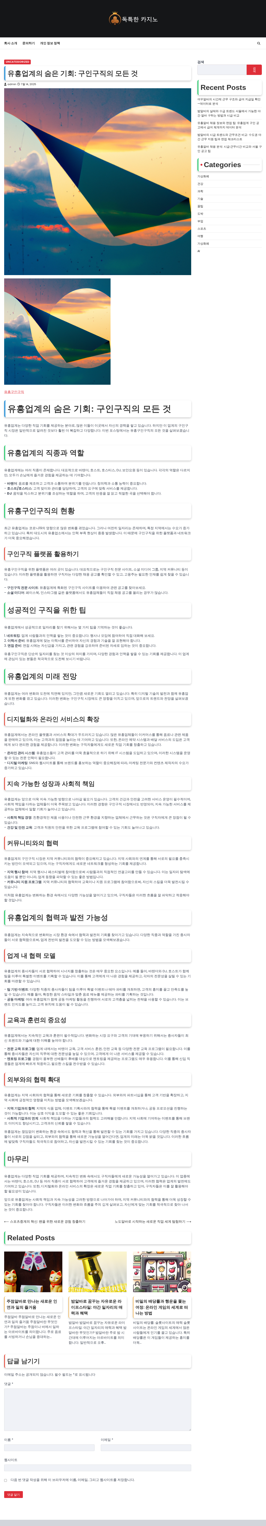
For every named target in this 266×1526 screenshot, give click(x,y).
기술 (200, 199)
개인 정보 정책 (50, 43)
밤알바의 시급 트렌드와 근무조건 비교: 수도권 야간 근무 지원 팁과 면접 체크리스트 (229, 137)
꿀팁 (200, 206)
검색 (200, 62)
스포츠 (201, 229)
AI (198, 251)
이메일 (107, 1439)
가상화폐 (203, 176)
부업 (200, 221)
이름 (8, 1439)
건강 (200, 184)
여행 (200, 236)
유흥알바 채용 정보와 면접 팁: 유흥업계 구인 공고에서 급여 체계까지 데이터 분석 (228, 125)
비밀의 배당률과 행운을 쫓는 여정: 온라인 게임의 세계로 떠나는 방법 (161, 1307)
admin (11, 84)
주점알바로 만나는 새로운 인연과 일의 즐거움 (32, 1304)
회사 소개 (10, 43)
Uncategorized (17, 62)
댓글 (8, 1383)
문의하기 (28, 43)
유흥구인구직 (14, 391)
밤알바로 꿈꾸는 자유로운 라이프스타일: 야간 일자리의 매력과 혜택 (97, 1307)
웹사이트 (10, 1459)
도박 (200, 214)
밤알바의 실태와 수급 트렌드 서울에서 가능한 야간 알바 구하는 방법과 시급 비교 (229, 113)
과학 (200, 191)
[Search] (259, 43)
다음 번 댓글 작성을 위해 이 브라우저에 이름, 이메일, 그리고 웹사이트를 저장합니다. (73, 1479)
